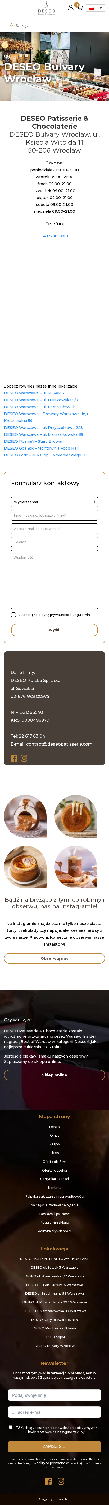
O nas (54, 1135)
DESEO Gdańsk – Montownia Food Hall (41, 448)
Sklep (54, 1153)
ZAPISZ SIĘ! (55, 1446)
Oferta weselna (54, 1170)
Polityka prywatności (54, 1231)
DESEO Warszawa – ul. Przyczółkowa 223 (43, 427)
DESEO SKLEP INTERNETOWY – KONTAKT (54, 1259)
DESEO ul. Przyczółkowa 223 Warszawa (54, 1302)
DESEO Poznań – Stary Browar (33, 441)
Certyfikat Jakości (54, 1179)
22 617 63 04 (32, 736)
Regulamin (81, 615)
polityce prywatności (53, 1463)
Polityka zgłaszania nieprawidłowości (54, 1196)
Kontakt (54, 1188)
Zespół (54, 1144)
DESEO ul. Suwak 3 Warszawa (55, 1267)
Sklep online (54, 1075)
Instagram (24, 758)
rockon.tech (63, 1499)
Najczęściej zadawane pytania (54, 1205)
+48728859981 (54, 236)
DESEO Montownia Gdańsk (54, 1328)
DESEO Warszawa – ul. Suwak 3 (34, 393)
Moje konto (71, 5)
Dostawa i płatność (54, 1214)
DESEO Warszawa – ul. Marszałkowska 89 (43, 434)
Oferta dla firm (54, 1162)
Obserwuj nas (54, 958)
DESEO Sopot (54, 1337)
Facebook (14, 758)
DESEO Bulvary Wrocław (55, 1346)
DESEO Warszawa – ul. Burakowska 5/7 (41, 400)
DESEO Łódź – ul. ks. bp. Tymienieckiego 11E (46, 455)
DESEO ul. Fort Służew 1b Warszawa (54, 1285)
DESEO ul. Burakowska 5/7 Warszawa (54, 1276)
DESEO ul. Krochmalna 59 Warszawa (54, 1293)
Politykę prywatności (53, 615)
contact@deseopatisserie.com (59, 744)
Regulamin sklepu (54, 1222)
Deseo (54, 1127)
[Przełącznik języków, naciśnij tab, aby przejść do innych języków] (95, 8)
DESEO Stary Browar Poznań (54, 1320)
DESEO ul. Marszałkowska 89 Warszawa (55, 1311)
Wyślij (54, 630)
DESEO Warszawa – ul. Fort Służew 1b (40, 406)
